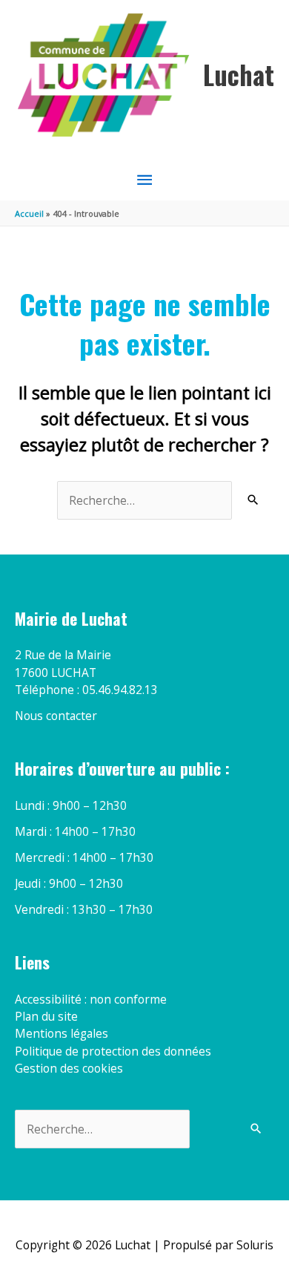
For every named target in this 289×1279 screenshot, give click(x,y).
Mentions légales (61, 1033)
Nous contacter (56, 715)
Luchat (238, 75)
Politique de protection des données (113, 1051)
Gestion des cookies (69, 1068)
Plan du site (46, 1016)
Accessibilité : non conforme (91, 999)
